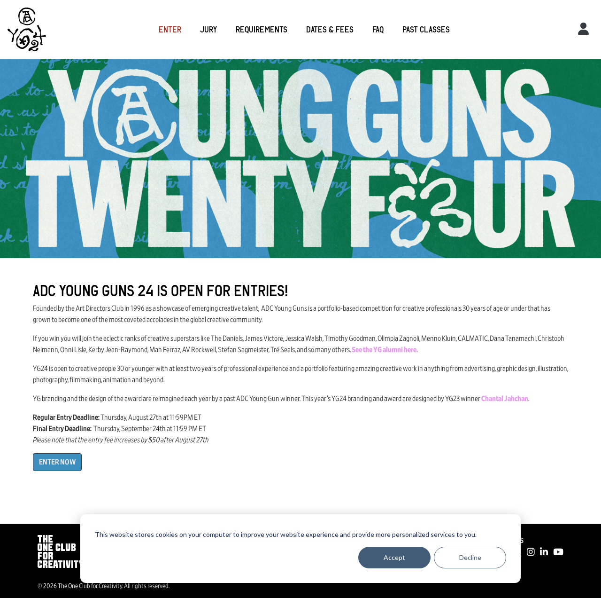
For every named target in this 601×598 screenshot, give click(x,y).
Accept (394, 557)
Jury (208, 29)
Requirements (261, 29)
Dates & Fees (330, 29)
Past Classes (426, 29)
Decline (470, 557)
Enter (170, 29)
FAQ (378, 29)
